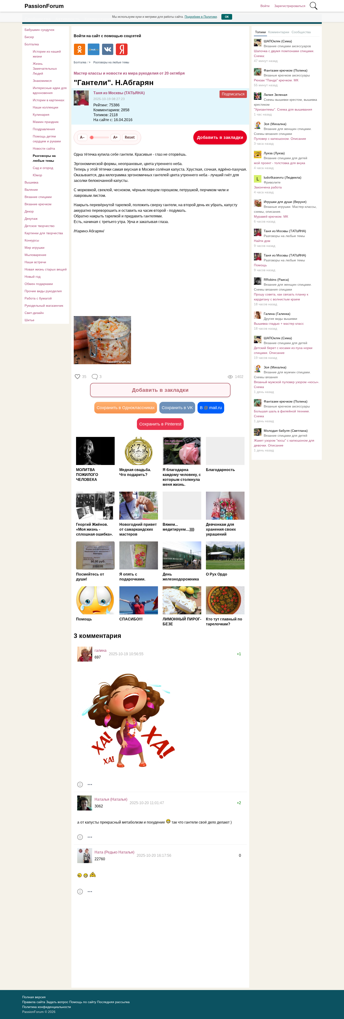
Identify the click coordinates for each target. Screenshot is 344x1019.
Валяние (31, 189)
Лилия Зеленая (275, 95)
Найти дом (262, 241)
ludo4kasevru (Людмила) (282, 177)
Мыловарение (35, 255)
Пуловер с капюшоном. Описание (280, 138)
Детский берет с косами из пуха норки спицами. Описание (283, 350)
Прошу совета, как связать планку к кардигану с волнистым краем (281, 296)
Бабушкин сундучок (39, 30)
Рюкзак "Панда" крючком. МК (276, 80)
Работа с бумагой (38, 298)
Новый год (32, 276)
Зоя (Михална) (275, 124)
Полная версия (34, 997)
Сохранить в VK (177, 407)
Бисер (29, 37)
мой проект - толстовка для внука (279, 163)
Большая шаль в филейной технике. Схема (282, 413)
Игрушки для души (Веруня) (285, 202)
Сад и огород (43, 168)
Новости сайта (44, 148)
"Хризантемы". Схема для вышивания (283, 109)
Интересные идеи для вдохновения (50, 90)
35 (84, 377)
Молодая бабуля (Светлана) (286, 430)
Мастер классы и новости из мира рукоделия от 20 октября (129, 73)
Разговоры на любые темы (44, 158)
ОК (227, 16)
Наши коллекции (45, 107)
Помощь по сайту (82, 1002)
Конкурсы (32, 240)
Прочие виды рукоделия (43, 291)
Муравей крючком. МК (271, 216)
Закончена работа (268, 187)
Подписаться (233, 94)
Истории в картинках (48, 100)
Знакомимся (42, 81)
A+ (115, 137)
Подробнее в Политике (201, 16)
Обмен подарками (39, 284)
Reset (130, 137)
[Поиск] (313, 6)
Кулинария (41, 114)
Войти (265, 6)
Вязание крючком (38, 204)
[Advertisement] (158, 275)
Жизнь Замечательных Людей (45, 68)
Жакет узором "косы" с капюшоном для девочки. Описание (284, 443)
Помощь (260, 265)
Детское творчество (40, 226)
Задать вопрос (57, 1002)
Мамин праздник (46, 122)
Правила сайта (33, 1002)
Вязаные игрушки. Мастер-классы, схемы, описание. (285, 209)
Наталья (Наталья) (111, 799)
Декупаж (31, 218)
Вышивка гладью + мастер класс (279, 323)
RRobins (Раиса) (276, 279)
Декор (29, 211)
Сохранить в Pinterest (160, 424)
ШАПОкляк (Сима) (278, 41)
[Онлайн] (84, 803)
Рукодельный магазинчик (44, 305)
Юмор (37, 175)
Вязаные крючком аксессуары (287, 75)
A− (82, 137)
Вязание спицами (38, 197)
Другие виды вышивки (280, 318)
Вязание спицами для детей (285, 158)
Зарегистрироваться (289, 6)
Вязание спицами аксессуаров (287, 46)
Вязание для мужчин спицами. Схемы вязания (282, 374)
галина (100, 650)
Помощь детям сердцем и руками (47, 138)
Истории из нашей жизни (47, 54)
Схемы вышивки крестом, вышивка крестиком (285, 102)
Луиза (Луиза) (274, 153)
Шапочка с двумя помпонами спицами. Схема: (284, 53)
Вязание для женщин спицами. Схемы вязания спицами (283, 131)
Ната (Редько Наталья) (114, 852)
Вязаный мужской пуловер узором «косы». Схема (286, 384)
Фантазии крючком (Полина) (285, 70)
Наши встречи (35, 262)
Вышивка (31, 182)
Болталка (32, 44)
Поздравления (44, 129)
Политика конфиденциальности (46, 1007)
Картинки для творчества (44, 233)
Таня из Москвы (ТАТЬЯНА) (119, 93)
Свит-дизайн (34, 313)
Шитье (29, 320)
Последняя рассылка (113, 1002)
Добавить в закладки (220, 137)
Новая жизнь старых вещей (46, 269)
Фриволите (272, 182)
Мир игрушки (34, 247)
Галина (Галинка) (277, 314)
